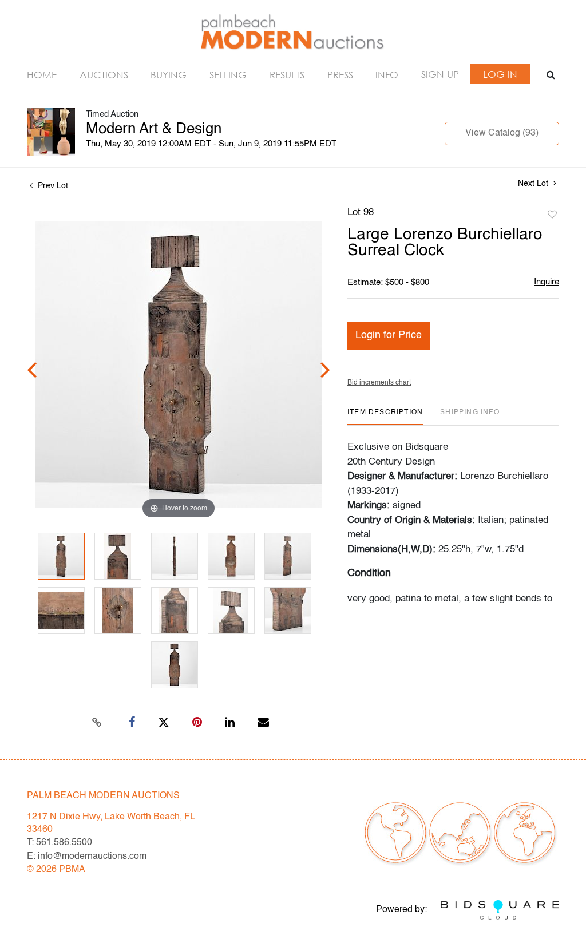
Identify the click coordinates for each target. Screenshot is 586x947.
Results (287, 75)
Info (386, 75)
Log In (500, 74)
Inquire (546, 282)
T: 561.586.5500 (59, 842)
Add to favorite (552, 215)
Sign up (440, 74)
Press (340, 75)
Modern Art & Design (153, 129)
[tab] (385, 417)
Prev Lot (51, 186)
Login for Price (388, 335)
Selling (228, 75)
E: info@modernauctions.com (86, 856)
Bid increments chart (379, 382)
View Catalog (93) (502, 133)
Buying (169, 75)
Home (42, 75)
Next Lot (534, 184)
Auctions (104, 75)
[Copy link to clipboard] (97, 723)
